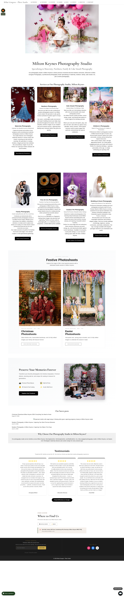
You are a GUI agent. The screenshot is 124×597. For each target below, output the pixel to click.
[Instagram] (88, 548)
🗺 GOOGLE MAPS (43, 524)
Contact (74, 2)
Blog (67, 2)
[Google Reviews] (97, 548)
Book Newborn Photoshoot (49, 135)
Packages (44, 2)
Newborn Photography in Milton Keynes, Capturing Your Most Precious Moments (33, 422)
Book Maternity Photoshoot (23, 153)
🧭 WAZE (54, 524)
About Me (82, 2)
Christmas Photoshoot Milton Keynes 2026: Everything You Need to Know (31, 414)
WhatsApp (90, 2)
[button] (3, 10)
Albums (60, 2)
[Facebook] (93, 548)
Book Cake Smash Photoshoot (75, 137)
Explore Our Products (28, 393)
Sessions (34, 2)
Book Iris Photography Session (49, 228)
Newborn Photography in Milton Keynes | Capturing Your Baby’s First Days (32, 427)
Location (52, 2)
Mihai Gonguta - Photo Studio (16, 2)
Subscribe (42, 547)
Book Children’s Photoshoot (101, 154)
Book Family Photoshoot (23, 238)
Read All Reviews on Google (62, 499)
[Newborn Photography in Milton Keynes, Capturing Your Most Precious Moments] (63, 419)
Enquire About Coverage (101, 235)
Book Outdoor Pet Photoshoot (75, 240)
